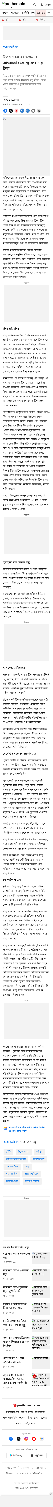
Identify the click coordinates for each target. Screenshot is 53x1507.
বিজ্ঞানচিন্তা (40, 1412)
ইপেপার (44, 1418)
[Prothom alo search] (34, 4)
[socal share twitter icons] (11, 112)
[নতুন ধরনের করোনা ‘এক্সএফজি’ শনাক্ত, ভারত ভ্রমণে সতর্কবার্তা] (41, 1381)
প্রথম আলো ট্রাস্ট (10, 1418)
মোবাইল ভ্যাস (29, 1423)
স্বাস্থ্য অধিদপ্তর (12, 1181)
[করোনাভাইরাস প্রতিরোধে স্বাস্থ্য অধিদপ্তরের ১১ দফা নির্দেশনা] (41, 1344)
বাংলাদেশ (15, 13)
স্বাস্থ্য (27, 1166)
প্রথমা (18, 1423)
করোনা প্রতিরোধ (31, 1174)
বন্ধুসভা (22, 1418)
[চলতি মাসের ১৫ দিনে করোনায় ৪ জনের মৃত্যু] (41, 1325)
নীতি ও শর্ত (10, 1473)
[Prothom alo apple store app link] (37, 1455)
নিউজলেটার (37, 1473)
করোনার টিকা (12, 1174)
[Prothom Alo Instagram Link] (28, 1439)
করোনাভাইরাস (11, 47)
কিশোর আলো (27, 1412)
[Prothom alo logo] (26, 1406)
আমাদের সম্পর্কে (12, 1468)
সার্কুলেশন (39, 1468)
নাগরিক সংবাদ (12, 1412)
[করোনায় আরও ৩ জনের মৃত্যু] (41, 1275)
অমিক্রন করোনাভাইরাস (16, 1159)
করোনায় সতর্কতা (32, 1181)
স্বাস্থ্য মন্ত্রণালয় (38, 1159)
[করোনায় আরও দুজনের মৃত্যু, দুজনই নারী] (41, 1292)
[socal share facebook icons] (6, 112)
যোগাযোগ (24, 1473)
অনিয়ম (39, 1152)
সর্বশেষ (5, 13)
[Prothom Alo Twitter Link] (20, 1439)
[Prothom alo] (14, 5)
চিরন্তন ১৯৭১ (33, 1418)
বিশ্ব (33, 13)
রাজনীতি (25, 13)
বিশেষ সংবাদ (23, 1152)
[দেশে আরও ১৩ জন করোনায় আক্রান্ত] (41, 1363)
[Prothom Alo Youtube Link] (35, 1439)
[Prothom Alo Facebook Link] (12, 1439)
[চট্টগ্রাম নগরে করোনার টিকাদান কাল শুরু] (41, 1309)
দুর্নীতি (8, 1152)
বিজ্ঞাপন (26, 1468)
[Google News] (41, 1439)
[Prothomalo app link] (16, 1455)
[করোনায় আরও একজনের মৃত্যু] (41, 1258)
